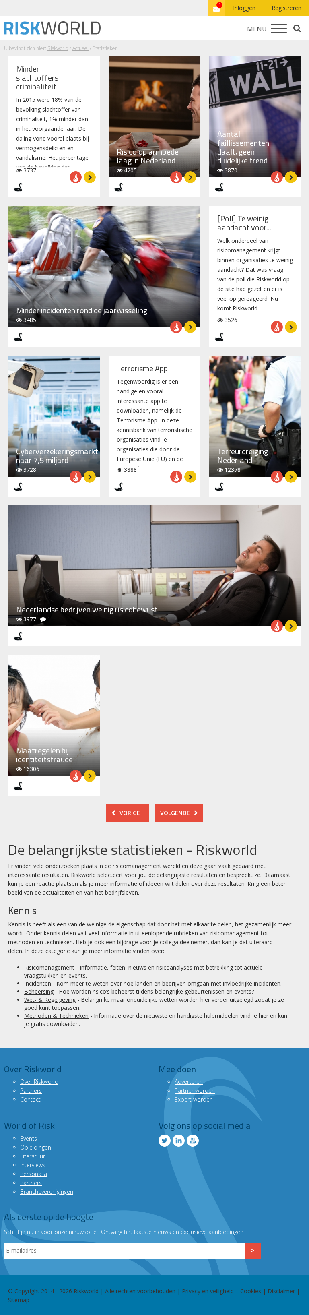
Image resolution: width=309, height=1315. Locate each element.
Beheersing (39, 991)
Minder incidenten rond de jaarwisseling (81, 310)
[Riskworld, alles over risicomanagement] (52, 28)
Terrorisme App (142, 368)
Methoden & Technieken (56, 1015)
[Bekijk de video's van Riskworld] (193, 1141)
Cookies (250, 1291)
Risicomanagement (49, 967)
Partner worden (195, 1090)
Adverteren (189, 1081)
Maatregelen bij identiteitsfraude (44, 754)
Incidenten (37, 983)
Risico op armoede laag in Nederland (148, 156)
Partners (31, 1090)
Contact (30, 1099)
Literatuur (32, 1156)
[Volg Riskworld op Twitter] (165, 1141)
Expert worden (194, 1099)
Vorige (129, 813)
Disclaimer (281, 1291)
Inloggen (244, 8)
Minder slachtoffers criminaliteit (37, 77)
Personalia (33, 1174)
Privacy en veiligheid (208, 1291)
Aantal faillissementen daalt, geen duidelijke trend (243, 147)
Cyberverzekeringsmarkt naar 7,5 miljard (57, 455)
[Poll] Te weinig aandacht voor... (244, 223)
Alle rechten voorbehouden (140, 1291)
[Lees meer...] (90, 177)
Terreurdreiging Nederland (242, 455)
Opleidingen (35, 1147)
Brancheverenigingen (46, 1191)
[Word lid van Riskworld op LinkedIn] (179, 1141)
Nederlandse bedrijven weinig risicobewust (87, 609)
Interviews (32, 1165)
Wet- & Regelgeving (50, 999)
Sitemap (18, 1300)
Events (28, 1138)
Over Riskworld (39, 1081)
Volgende (175, 813)
